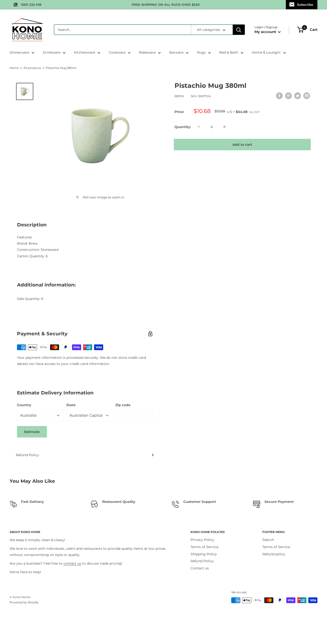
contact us (72, 563)
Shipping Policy (204, 554)
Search (268, 540)
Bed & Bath (228, 52)
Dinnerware (19, 52)
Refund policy (273, 554)
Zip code (122, 405)
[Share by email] (306, 95)
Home (14, 68)
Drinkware (51, 52)
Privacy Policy (202, 540)
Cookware (117, 52)
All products (32, 68)
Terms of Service (204, 547)
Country (24, 405)
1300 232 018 (31, 4)
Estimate (32, 432)
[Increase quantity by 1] (224, 127)
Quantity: (183, 127)
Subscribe (305, 4)
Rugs (201, 52)
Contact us (200, 568)
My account (265, 31)
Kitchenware (84, 52)
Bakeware (147, 52)
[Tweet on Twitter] (297, 95)
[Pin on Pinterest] (288, 95)
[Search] (239, 30)
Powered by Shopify (24, 602)
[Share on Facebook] (279, 95)
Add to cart (242, 144)
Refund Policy (27, 455)
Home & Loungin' (266, 52)
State (71, 405)
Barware (176, 52)
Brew (179, 96)
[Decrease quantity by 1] (199, 127)
